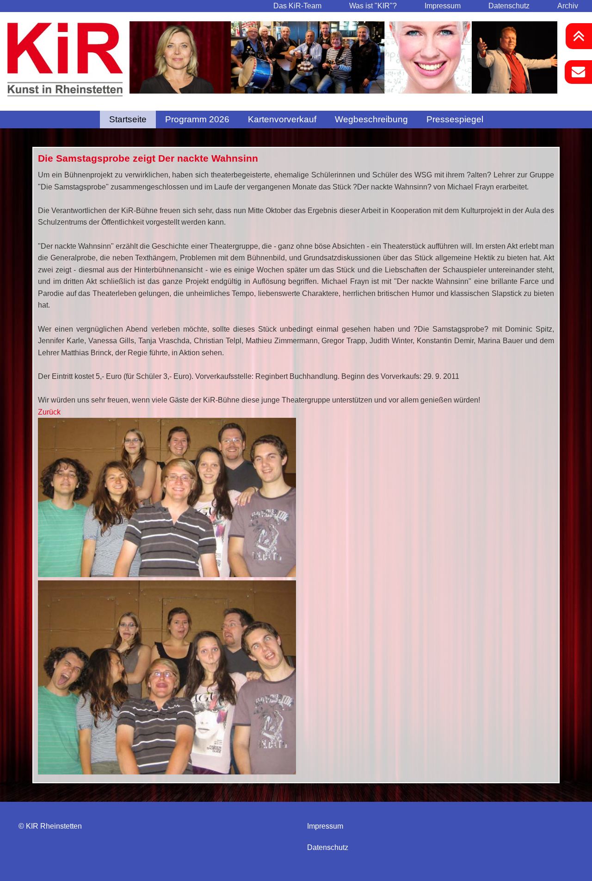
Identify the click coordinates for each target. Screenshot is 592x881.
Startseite (128, 119)
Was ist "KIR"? (373, 6)
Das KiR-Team (297, 6)
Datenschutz (509, 6)
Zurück (115, 65)
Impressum (443, 6)
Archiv (567, 6)
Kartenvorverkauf (282, 119)
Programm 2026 (197, 119)
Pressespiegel (454, 119)
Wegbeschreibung (371, 119)
